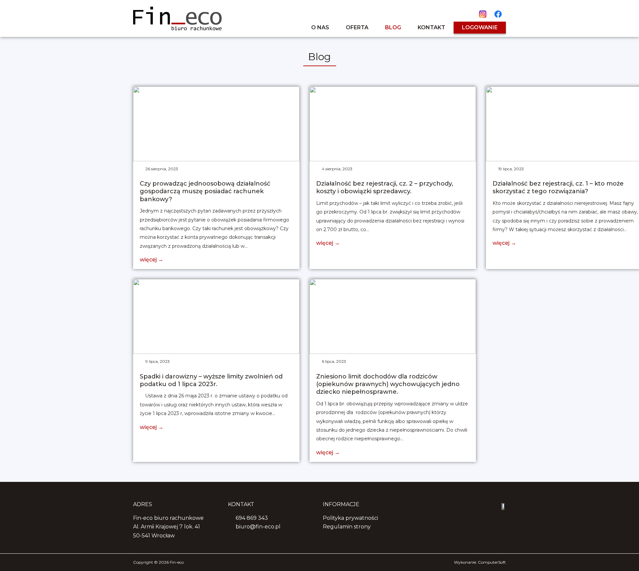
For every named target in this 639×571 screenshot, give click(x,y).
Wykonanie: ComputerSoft (480, 562)
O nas (320, 27)
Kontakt (431, 27)
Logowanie (480, 27)
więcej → (151, 259)
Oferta (357, 27)
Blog (393, 27)
